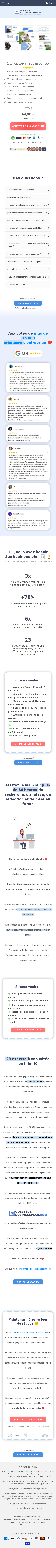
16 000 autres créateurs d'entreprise (29, 1332)
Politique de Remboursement (20, 1522)
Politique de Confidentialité (40, 1519)
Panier (51, 3)
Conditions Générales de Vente (15, 1519)
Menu (7, 3)
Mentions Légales (27, 1525)
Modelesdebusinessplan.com (29, 1533)
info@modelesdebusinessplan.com (35, 1269)
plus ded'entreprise (26, 338)
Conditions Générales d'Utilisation (27, 1517)
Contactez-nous (39, 1522)
